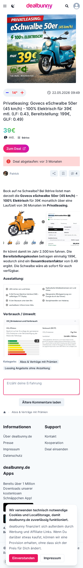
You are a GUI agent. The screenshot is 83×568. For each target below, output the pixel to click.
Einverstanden (23, 558)
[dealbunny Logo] (40, 6)
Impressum (52, 558)
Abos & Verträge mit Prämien (30, 412)
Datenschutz (12, 456)
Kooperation (54, 443)
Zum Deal (13, 149)
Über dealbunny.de (17, 436)
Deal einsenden (56, 449)
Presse (8, 443)
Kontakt (50, 436)
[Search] (67, 6)
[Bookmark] (63, 173)
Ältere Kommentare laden (41, 402)
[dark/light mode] (13, 6)
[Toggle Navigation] (5, 6)
